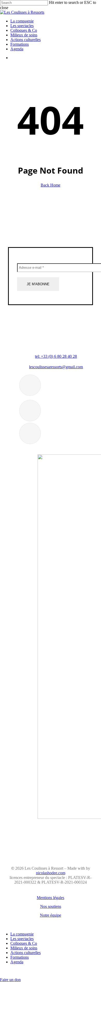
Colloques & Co (23, 943)
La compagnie (22, 934)
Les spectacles (22, 938)
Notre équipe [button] (50, 915)
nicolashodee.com (50, 873)
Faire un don (10, 979)
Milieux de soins (23, 948)
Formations (19, 957)
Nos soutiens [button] (50, 906)
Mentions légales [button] (50, 897)
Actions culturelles (25, 952)
